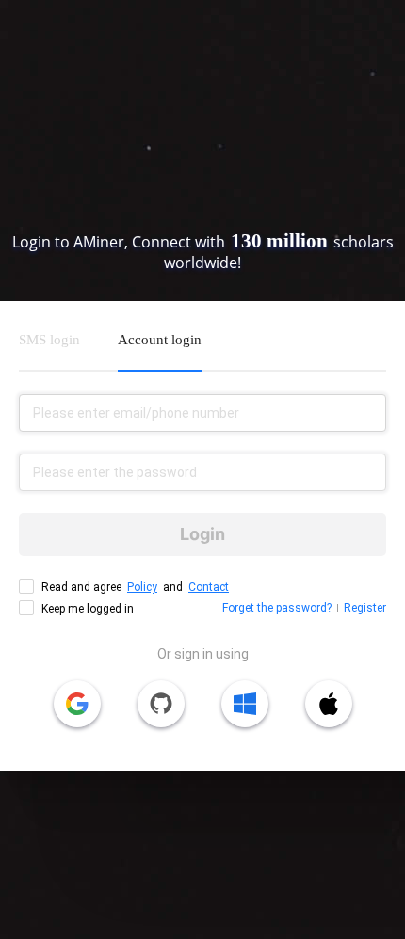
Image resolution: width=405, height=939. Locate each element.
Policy (142, 587)
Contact (208, 587)
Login (202, 534)
